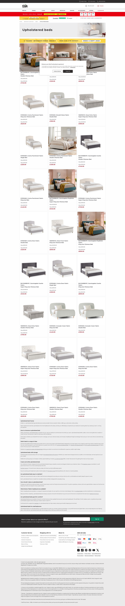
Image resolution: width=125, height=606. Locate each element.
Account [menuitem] (91, 5)
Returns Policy (24, 544)
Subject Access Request (26, 546)
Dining (34, 10)
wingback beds (78, 491)
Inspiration (42, 541)
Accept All (68, 71)
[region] (63, 68)
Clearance (101, 10)
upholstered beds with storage (50, 454)
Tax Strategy (68, 539)
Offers (91, 10)
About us (61, 535)
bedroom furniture (94, 493)
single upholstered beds (62, 445)
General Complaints (26, 539)
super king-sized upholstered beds (34, 449)
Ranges (72, 10)
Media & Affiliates (63, 541)
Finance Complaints (33, 535)
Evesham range (86, 464)
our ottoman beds (58, 458)
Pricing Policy (80, 555)
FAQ (27, 535)
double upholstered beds (77, 445)
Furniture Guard (25, 537)
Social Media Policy (96, 553)
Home (20, 21)
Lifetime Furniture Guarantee (47, 535)
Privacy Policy (87, 553)
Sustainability (62, 539)
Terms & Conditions (89, 555)
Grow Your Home (50, 539)
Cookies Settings (57, 71)
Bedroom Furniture (28, 21)
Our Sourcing (70, 541)
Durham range (24, 468)
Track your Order (44, 544)
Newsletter (47, 541)
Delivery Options (44, 537)
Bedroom (62, 10)
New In (24, 10)
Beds (37, 21)
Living (43, 10)
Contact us (23, 535)
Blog (55, 535)
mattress (36, 503)
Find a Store (43, 539)
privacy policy (91, 522)
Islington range (51, 471)
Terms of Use (97, 555)
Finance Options (52, 537)
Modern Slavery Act (71, 537)
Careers (73, 539)
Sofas (53, 10)
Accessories (81, 10)
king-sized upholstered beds (92, 445)
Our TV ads (65, 535)
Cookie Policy (80, 553)
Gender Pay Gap (62, 537)
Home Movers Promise (26, 541)
